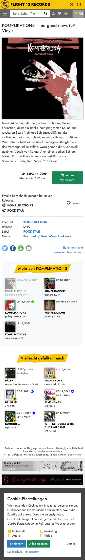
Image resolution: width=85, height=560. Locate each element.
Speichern (16, 543)
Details (70, 543)
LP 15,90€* (63, 280)
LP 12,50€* (23, 323)
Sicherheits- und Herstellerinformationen (67, 250)
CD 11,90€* (24, 413)
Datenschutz (15, 552)
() (81, 13)
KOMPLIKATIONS (36, 222)
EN (79, 4)
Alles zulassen (38, 543)
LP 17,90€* (63, 413)
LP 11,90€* (24, 301)
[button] (5, 248)
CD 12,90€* (63, 369)
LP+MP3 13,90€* (66, 301)
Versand (77, 454)
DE (72, 4)
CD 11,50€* (63, 391)
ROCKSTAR (31, 231)
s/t (59, 427)
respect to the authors (18, 382)
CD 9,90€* (24, 391)
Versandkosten (46, 448)
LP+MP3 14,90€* (27, 280)
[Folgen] (66, 14)
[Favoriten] (59, 14)
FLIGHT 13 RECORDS (30, 4)
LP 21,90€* (63, 395)
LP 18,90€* (24, 417)
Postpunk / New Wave (40, 236)
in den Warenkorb (67, 177)
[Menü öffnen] (5, 14)
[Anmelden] (53, 14)
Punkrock (64, 236)
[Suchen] (46, 13)
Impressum (32, 552)
